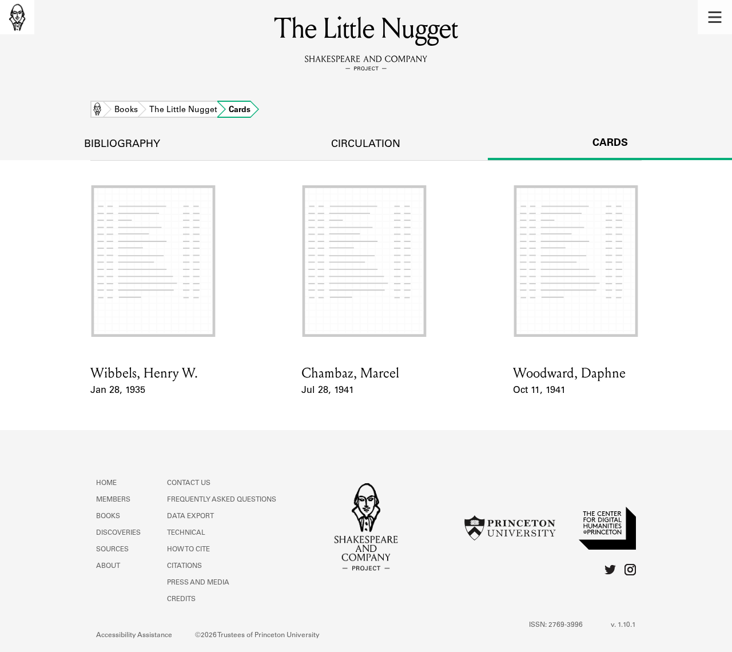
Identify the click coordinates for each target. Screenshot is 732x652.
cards (610, 143)
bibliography (122, 145)
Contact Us (188, 483)
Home (97, 110)
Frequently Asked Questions (221, 499)
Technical (186, 533)
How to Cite (188, 549)
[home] (17, 17)
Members (113, 499)
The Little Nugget (183, 110)
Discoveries (118, 533)
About (108, 566)
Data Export (190, 516)
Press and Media (198, 582)
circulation (365, 145)
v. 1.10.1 (623, 625)
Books (126, 110)
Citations (184, 566)
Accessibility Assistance (134, 635)
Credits (181, 599)
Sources (112, 549)
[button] (715, 17)
